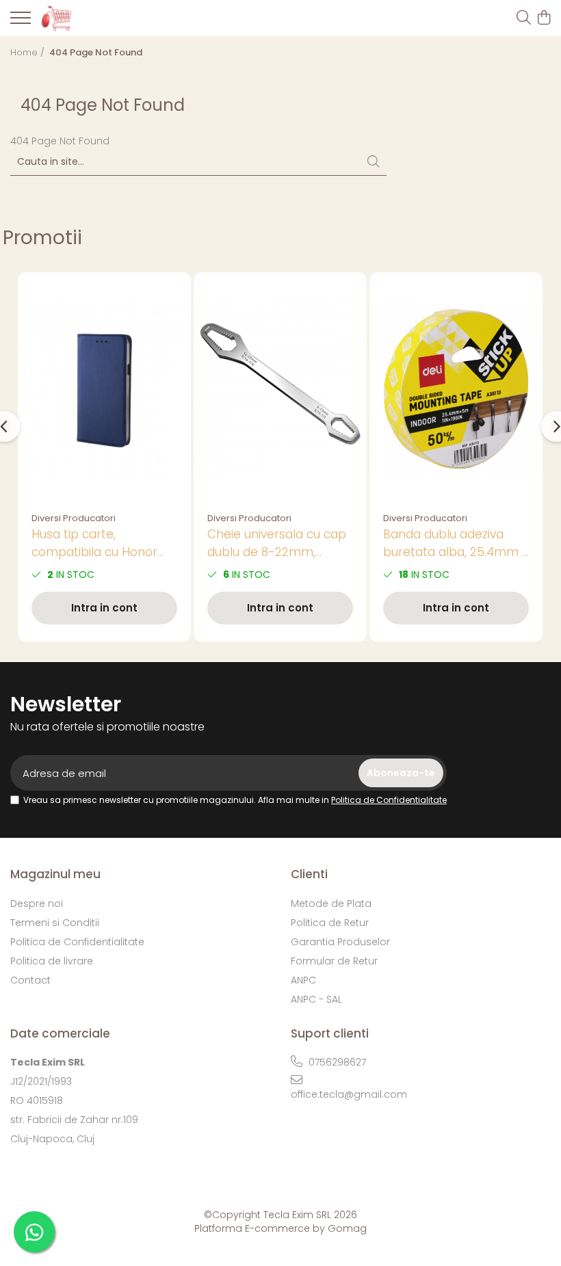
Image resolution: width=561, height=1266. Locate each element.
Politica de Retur (330, 922)
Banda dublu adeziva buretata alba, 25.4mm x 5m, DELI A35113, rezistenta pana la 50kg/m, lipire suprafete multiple (455, 543)
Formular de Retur (334, 961)
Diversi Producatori (73, 518)
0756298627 (336, 1062)
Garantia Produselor (340, 942)
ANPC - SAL (316, 999)
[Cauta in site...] (524, 18)
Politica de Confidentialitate (389, 800)
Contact (30, 980)
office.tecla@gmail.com (349, 1094)
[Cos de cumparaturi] (543, 18)
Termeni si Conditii (54, 922)
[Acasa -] (89, 18)
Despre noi (36, 903)
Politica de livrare (51, 961)
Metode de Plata (331, 903)
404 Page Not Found (95, 53)
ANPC (303, 980)
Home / (28, 53)
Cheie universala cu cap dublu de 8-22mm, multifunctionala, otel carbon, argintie (276, 543)
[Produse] (20, 22)
